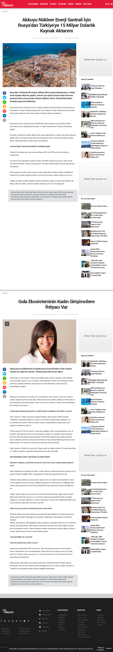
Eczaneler (81, 622)
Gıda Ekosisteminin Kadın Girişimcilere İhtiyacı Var (98, 155)
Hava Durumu (82, 615)
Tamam (101, 650)
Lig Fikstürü (81, 625)
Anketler (100, 617)
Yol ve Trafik (82, 617)
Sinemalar (81, 630)
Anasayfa (5, 11)
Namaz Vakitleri (83, 620)
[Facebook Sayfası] (2, 621)
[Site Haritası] (25, 621)
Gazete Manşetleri (84, 637)
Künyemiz (45, 627)
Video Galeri (46, 615)
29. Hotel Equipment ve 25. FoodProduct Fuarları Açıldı (99, 215)
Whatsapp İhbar (24, 631)
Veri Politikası (5, 633)
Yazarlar (45, 619)
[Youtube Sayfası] (13, 621)
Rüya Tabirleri (101, 622)
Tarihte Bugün (82, 627)
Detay (101, 647)
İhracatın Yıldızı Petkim (99, 206)
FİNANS (78, 4)
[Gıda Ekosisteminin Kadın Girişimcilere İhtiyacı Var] (39, 341)
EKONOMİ (44, 4)
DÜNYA (71, 4)
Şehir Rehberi (82, 634)
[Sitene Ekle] (29, 621)
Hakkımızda (5, 628)
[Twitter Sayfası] (5, 621)
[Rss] (21, 621)
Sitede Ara (100, 615)
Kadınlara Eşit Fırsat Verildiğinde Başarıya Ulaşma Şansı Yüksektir (99, 233)
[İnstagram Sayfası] (9, 621)
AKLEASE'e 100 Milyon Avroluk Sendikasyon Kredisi (98, 114)
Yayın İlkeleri (5, 631)
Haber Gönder (24, 633)
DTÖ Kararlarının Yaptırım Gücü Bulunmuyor (97, 224)
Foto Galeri (46, 610)
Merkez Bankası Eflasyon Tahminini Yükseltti (97, 105)
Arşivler (45, 623)
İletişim (44, 631)
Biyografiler (101, 620)
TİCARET (53, 4)
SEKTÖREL (87, 4)
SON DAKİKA (33, 4)
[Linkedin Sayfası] (17, 621)
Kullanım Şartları (24, 628)
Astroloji (100, 625)
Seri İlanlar (81, 632)
